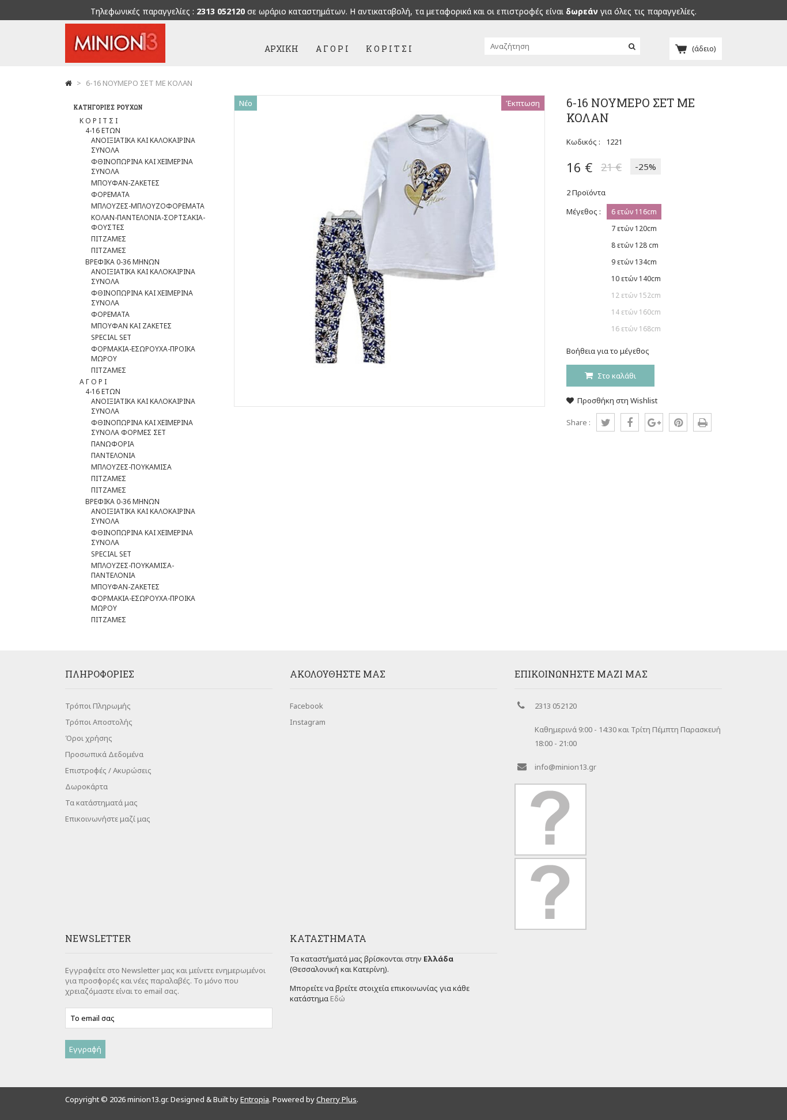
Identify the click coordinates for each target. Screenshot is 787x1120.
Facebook (306, 706)
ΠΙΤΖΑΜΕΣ (108, 239)
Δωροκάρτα (86, 786)
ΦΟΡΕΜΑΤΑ (110, 194)
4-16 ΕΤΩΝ (102, 130)
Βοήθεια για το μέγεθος (607, 351)
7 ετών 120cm (634, 228)
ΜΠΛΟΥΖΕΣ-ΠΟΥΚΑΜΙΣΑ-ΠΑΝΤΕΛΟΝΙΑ (132, 570)
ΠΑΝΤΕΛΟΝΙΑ (113, 455)
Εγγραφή (85, 1049)
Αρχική (281, 48)
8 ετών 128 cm (635, 245)
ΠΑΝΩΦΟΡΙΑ (112, 444)
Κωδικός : (583, 142)
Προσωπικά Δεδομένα (104, 754)
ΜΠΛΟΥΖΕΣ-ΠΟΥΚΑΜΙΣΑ (131, 467)
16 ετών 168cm (636, 329)
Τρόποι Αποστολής (99, 722)
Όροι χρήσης (88, 738)
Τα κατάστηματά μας (101, 802)
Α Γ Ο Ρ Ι (332, 48)
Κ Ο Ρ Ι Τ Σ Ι (389, 48)
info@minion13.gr (565, 767)
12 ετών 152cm (636, 295)
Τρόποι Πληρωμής (98, 706)
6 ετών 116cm (634, 212)
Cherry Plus (336, 1099)
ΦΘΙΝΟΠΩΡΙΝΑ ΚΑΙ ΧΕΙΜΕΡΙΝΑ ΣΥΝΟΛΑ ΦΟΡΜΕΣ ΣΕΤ (142, 427)
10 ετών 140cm (636, 278)
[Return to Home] (68, 83)
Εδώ (337, 998)
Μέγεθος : (583, 211)
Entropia (254, 1099)
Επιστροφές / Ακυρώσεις (108, 770)
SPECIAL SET (111, 337)
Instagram (308, 722)
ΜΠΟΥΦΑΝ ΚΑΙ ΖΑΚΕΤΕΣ (131, 326)
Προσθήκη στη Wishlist (617, 400)
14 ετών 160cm (636, 312)
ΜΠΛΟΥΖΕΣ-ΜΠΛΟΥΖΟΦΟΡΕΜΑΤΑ (148, 206)
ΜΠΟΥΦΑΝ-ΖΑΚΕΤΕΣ (125, 183)
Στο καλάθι (616, 375)
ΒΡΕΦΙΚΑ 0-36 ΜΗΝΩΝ (122, 262)
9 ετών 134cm (634, 262)
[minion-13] (115, 60)
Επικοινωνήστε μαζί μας (107, 818)
